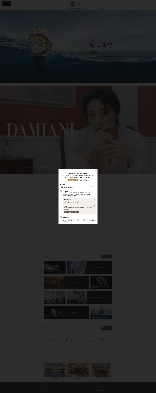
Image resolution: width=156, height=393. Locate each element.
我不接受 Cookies (83, 180)
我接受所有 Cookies (73, 180)
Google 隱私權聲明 (74, 202)
